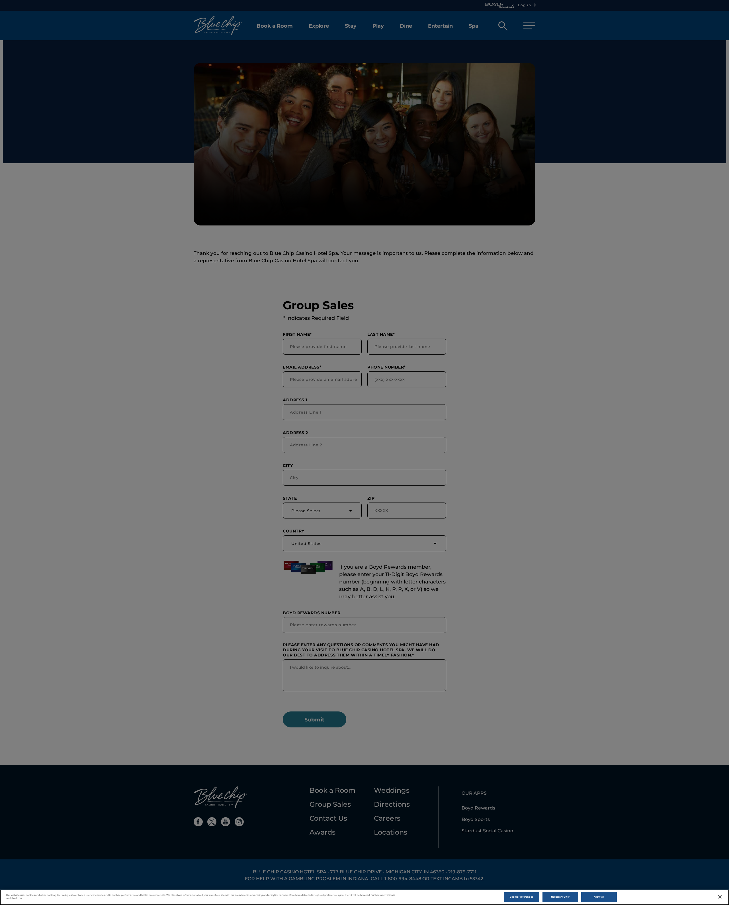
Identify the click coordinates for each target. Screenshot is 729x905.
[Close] (720, 897)
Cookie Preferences (521, 896)
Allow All (599, 896)
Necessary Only (560, 896)
